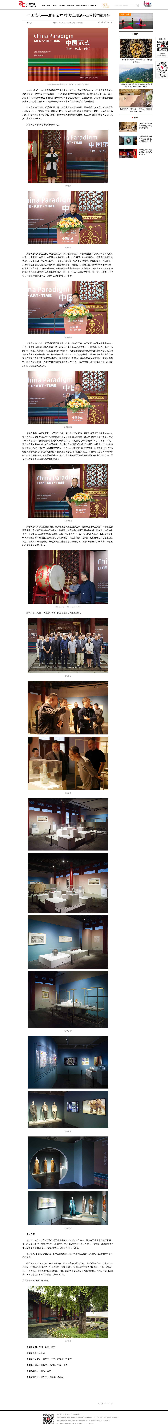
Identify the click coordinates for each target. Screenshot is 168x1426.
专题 (54, 5)
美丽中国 (70, 5)
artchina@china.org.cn (87, 1417)
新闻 (49, 5)
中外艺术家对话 (81, 5)
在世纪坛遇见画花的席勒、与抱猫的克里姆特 (145, 152)
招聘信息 (76, 1414)
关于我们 (59, 1414)
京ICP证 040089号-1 (113, 1417)
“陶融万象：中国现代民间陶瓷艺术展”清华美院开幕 (145, 126)
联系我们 (68, 1414)
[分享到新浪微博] (112, 22)
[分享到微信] (108, 22)
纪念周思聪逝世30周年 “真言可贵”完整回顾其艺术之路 (145, 139)
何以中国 (93, 5)
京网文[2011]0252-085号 (102, 1420)
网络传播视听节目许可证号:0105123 (67, 1420)
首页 (43, 5)
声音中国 (62, 5)
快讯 (29, 23)
